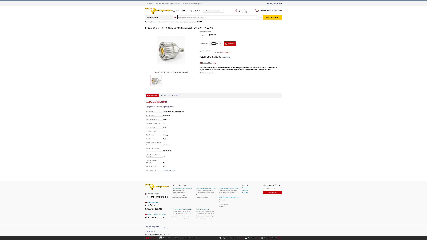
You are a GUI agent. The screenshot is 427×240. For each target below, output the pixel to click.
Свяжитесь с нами (212, 11)
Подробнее (226, 57)
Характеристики (152, 95)
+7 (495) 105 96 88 (188, 11)
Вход (270, 4)
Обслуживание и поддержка (192, 4)
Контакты (165, 4)
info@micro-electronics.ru (153, 206)
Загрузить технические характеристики (160, 107)
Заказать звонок (153, 194)
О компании (149, 4)
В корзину (231, 44)
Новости (158, 4)
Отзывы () (176, 95)
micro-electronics (155, 217)
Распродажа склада (272, 17)
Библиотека (165, 95)
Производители (175, 4)
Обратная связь (152, 202)
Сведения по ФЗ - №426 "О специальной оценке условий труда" (157, 227)
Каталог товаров (152, 17)
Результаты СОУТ (150, 231)
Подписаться (272, 193)
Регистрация (277, 4)
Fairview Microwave (169, 170)
